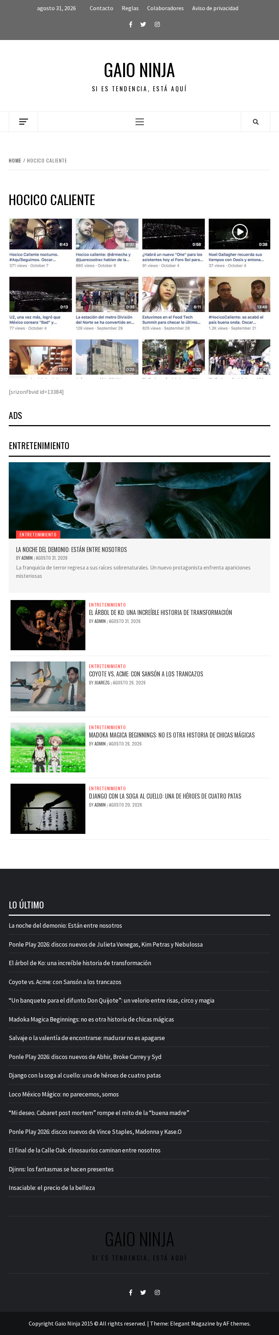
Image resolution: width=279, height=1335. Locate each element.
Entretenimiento (38, 534)
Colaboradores (165, 8)
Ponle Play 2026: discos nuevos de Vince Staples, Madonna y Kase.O (95, 1132)
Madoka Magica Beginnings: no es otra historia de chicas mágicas (172, 735)
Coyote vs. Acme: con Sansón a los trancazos (146, 674)
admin (27, 558)
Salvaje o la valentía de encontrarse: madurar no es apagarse (87, 1038)
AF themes (236, 1323)
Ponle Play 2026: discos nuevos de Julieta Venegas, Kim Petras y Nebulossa (106, 944)
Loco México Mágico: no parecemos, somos (64, 1094)
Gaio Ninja (139, 69)
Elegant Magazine (192, 1323)
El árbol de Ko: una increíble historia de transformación (160, 612)
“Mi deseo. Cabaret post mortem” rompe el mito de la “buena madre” (99, 1113)
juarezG (102, 682)
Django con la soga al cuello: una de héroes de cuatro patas (165, 796)
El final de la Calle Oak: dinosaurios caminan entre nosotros (85, 1150)
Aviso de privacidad (215, 8)
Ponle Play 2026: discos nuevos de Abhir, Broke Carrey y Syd (85, 1057)
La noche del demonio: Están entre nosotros (71, 549)
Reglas (130, 8)
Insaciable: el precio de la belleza (52, 1188)
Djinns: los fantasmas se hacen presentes (61, 1169)
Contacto (101, 8)
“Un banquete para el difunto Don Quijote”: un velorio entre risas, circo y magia (111, 1000)
